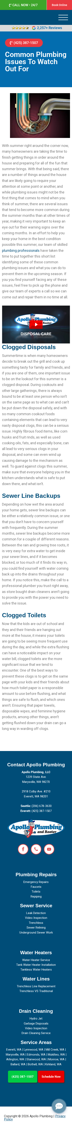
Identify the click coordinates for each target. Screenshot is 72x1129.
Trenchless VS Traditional (36, 991)
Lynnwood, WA (33, 1049)
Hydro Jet (36, 1018)
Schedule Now (51, 1076)
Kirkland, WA (53, 1064)
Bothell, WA (35, 1064)
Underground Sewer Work (36, 932)
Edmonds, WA (36, 1054)
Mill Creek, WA (55, 1049)
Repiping (36, 896)
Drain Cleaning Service (36, 1033)
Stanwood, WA (36, 1059)
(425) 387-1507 (23, 1076)
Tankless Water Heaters (36, 969)
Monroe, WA (56, 1059)
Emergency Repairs (36, 882)
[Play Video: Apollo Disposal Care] (36, 324)
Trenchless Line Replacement (36, 986)
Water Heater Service (36, 960)
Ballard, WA (18, 1064)
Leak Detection (36, 913)
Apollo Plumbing (15, 17)
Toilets (36, 891)
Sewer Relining (36, 927)
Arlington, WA (15, 1059)
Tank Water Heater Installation (36, 965)
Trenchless (36, 923)
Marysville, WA (15, 1054)
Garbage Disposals (36, 1023)
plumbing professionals (21, 250)
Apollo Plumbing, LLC (36, 772)
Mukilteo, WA (56, 1054)
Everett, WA (13, 1049)
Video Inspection (36, 918)
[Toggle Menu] (63, 18)
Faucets (36, 887)
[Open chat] (59, 1106)
